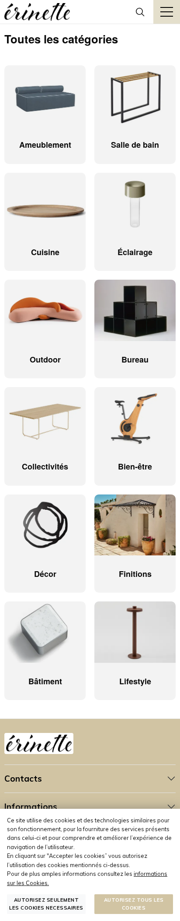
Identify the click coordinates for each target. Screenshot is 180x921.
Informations (30, 806)
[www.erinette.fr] (37, 12)
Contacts (23, 778)
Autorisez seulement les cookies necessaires (46, 903)
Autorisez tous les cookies (134, 903)
